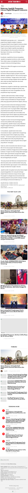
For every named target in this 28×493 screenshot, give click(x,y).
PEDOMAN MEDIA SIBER (14, 489)
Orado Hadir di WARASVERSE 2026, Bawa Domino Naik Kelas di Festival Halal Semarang (13, 263)
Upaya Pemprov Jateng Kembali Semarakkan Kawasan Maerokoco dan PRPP (12, 212)
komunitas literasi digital (9, 182)
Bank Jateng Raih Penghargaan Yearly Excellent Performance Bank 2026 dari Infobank (12, 312)
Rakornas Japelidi (7, 187)
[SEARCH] (26, 1)
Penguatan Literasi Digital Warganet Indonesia (13, 186)
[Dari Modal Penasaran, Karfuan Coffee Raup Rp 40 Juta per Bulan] (14, 325)
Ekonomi (3, 233)
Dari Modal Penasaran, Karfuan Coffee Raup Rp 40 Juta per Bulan (16, 398)
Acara (2, 283)
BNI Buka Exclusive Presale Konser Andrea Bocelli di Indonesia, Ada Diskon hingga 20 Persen (13, 287)
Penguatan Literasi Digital (9, 183)
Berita (2, 208)
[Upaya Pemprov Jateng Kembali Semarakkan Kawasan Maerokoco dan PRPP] (14, 202)
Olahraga (3, 259)
